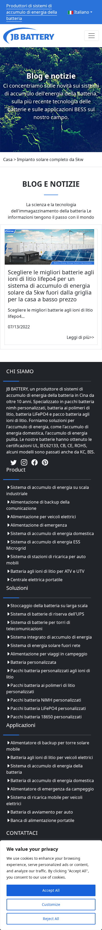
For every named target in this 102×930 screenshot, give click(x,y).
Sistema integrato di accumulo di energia (51, 637)
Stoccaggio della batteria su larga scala (49, 605)
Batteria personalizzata (33, 662)
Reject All (51, 918)
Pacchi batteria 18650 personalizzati (46, 717)
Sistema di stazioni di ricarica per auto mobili (46, 560)
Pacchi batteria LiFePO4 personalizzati (48, 708)
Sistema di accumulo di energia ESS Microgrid (43, 545)
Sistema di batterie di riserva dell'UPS (47, 614)
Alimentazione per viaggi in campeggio (48, 654)
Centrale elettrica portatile (36, 579)
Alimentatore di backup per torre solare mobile (47, 746)
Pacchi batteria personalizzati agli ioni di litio (48, 674)
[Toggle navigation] (91, 35)
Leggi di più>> (80, 337)
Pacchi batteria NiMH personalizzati (45, 700)
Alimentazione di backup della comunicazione (38, 505)
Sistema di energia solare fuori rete (45, 645)
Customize (51, 904)
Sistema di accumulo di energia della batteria (44, 769)
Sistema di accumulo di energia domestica (52, 533)
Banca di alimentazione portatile (42, 820)
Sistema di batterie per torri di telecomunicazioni (38, 625)
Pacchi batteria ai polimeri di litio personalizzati (40, 688)
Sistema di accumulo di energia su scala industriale (47, 490)
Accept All (51, 890)
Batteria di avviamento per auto (41, 812)
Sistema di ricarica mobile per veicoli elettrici (44, 800)
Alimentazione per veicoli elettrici (43, 517)
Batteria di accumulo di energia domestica (52, 780)
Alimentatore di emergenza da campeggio (52, 789)
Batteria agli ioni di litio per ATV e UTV (47, 571)
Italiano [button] (81, 12)
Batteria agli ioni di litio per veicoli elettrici (51, 757)
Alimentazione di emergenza (38, 525)
